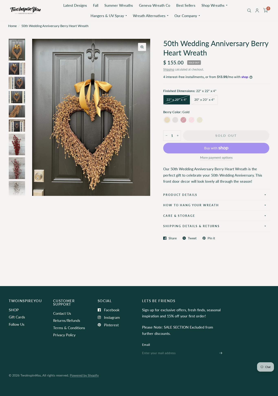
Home (12, 26)
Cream (200, 120)
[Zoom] (142, 47)
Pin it (211, 238)
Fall (95, 5)
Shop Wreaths (212, 5)
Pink (191, 120)
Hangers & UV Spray (107, 15)
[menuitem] (75, 5)
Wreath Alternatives (149, 15)
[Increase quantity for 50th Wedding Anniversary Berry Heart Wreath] (178, 135)
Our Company (185, 15)
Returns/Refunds (66, 320)
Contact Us (62, 313)
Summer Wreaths (118, 5)
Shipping (168, 69)
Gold (167, 120)
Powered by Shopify (84, 375)
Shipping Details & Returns (191, 226)
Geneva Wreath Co (154, 5)
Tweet (192, 238)
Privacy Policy (64, 335)
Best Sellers (185, 5)
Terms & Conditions (69, 327)
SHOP (14, 310)
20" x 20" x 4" (204, 99)
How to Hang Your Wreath (191, 205)
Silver (175, 120)
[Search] (249, 10)
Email (146, 344)
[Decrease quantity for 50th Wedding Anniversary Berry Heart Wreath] (166, 135)
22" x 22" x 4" (176, 99)
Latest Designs (75, 5)
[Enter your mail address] (221, 353)
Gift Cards (17, 317)
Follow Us (16, 324)
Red (183, 120)
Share (173, 238)
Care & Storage (179, 215)
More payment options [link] (216, 157)
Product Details (180, 194)
